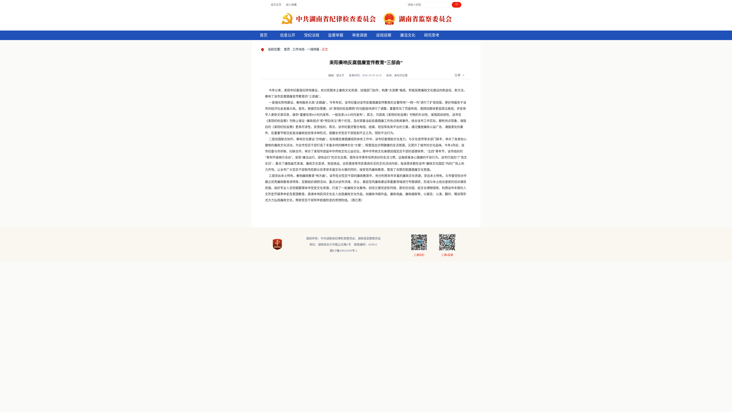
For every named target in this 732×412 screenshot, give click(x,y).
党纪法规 (311, 35)
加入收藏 (291, 4)
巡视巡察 (383, 35)
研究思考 (431, 35)
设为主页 (276, 4)
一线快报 (313, 49)
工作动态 (298, 49)
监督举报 (335, 35)
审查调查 (359, 35)
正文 (325, 49)
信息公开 (287, 35)
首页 (263, 35)
